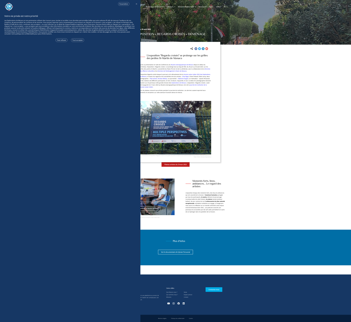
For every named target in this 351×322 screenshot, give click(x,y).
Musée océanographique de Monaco (182, 65)
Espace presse (188, 294)
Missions (170, 7)
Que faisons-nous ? (171, 292)
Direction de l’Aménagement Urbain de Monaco (172, 71)
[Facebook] (178, 303)
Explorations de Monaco (154, 7)
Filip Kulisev (153, 78)
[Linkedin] (183, 303)
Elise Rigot (185, 76)
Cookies (191, 318)
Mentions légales (162, 318)
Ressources (202, 7)
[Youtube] (168, 303)
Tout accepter (77, 40)
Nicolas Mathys (162, 78)
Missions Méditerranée (186, 7)
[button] (232, 6)
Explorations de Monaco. (179, 83)
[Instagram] (173, 303)
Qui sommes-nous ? (172, 294)
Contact (218, 7)
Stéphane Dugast (183, 78)
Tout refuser (136, 4)
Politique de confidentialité (177, 318)
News (211, 7)
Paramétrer (123, 4)
